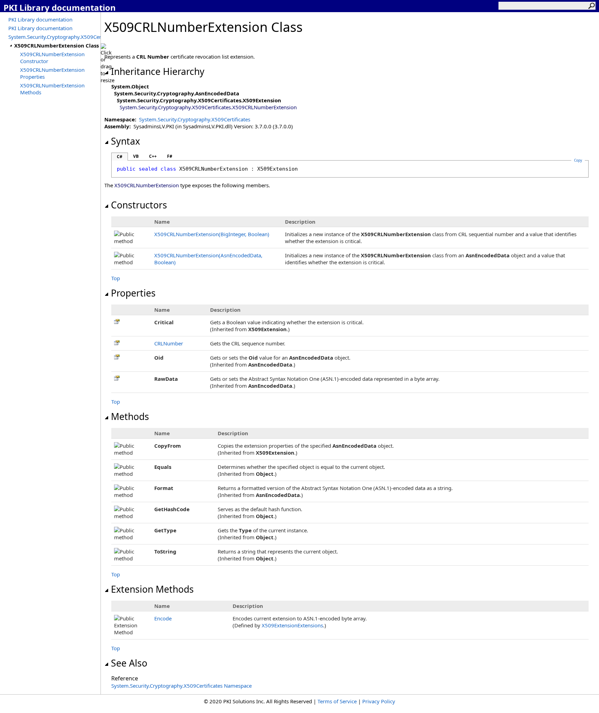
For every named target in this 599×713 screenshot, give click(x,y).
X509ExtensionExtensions (292, 625)
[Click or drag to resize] (107, 63)
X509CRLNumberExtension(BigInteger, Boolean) (211, 234)
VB (136, 156)
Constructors (139, 205)
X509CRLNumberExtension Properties (52, 73)
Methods (130, 416)
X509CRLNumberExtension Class (56, 45)
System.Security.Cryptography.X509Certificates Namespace (181, 685)
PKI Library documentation (40, 19)
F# (169, 156)
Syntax (125, 141)
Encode (163, 618)
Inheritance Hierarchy (158, 71)
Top (115, 278)
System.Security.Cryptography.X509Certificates (54, 36)
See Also (129, 663)
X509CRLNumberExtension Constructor (52, 58)
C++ (153, 156)
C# (119, 157)
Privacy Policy (378, 701)
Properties (133, 293)
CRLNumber (168, 343)
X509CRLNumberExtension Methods (52, 89)
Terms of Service (337, 701)
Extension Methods (152, 589)
